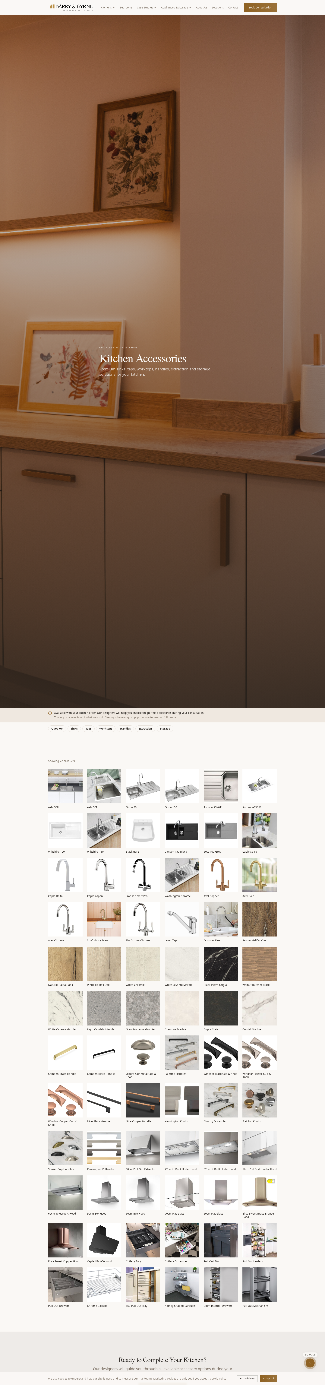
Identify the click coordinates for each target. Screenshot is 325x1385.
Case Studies (145, 7)
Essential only (247, 1378)
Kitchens (106, 7)
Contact (233, 7)
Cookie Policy (218, 1378)
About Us (201, 7)
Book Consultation (260, 7)
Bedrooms (126, 7)
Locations (218, 7)
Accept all (268, 1378)
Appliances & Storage (174, 7)
